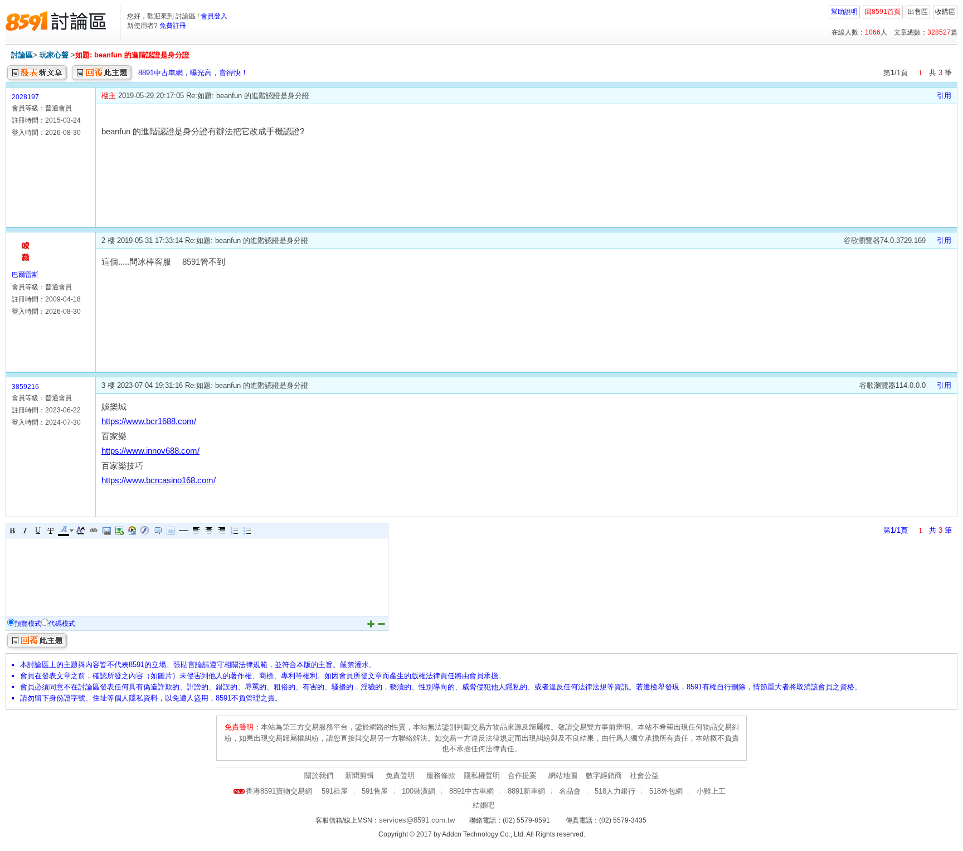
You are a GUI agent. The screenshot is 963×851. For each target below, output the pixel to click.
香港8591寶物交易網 (279, 791)
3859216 (25, 387)
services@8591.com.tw (417, 820)
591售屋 (375, 791)
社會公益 (644, 775)
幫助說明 (844, 12)
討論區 (22, 55)
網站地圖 (562, 775)
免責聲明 (400, 775)
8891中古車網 (471, 791)
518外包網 (666, 791)
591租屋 (335, 791)
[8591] (56, 21)
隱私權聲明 (482, 775)
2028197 (25, 97)
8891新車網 (526, 791)
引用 (944, 95)
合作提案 (522, 775)
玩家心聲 (54, 55)
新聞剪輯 (359, 775)
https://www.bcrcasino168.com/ (158, 480)
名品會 (570, 791)
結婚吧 (483, 805)
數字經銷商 (604, 775)
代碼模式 (61, 624)
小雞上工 (711, 791)
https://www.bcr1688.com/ (148, 421)
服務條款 (440, 775)
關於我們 (318, 775)
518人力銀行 (615, 791)
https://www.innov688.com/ (150, 450)
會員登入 (214, 16)
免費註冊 (172, 26)
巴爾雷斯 (25, 275)
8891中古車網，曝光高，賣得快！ (193, 73)
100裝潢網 (418, 791)
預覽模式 (27, 624)
